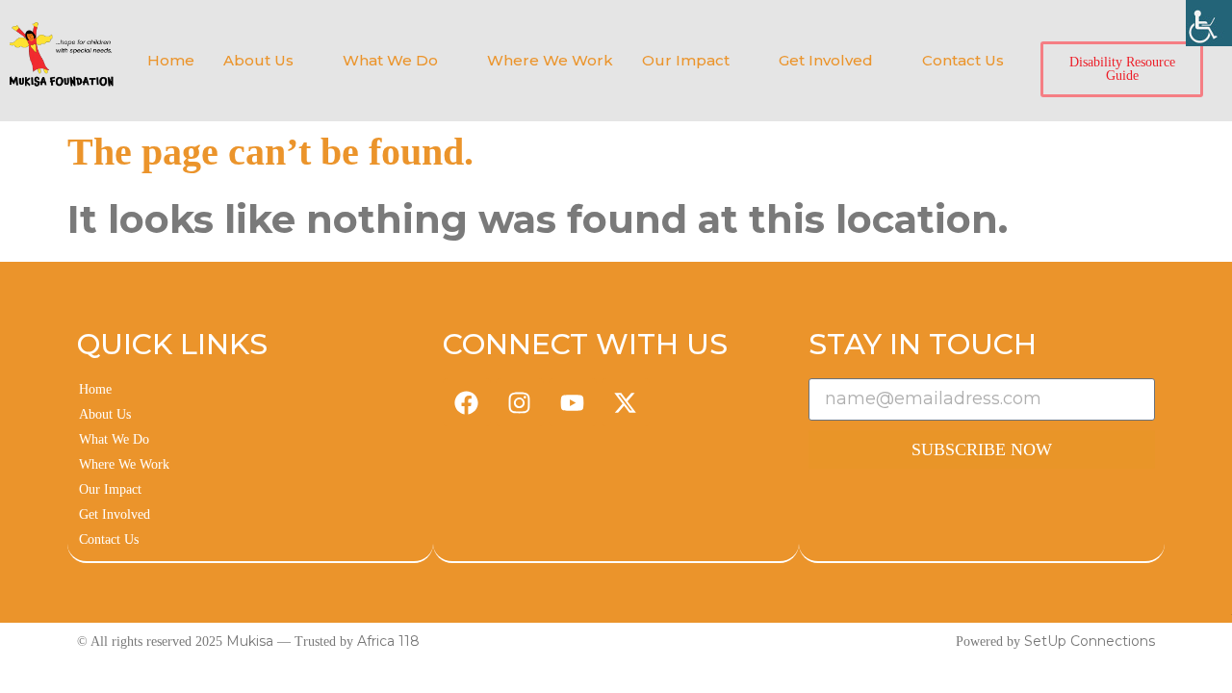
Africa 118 (388, 641)
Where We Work (550, 60)
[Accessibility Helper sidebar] (1209, 23)
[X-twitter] (626, 402)
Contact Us (963, 60)
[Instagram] (520, 402)
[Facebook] (467, 402)
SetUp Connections (1089, 641)
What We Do (390, 60)
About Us (258, 60)
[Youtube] (573, 402)
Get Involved (826, 60)
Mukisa (249, 641)
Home (170, 60)
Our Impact (686, 60)
